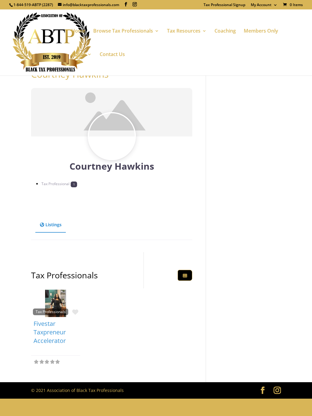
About (78, 55)
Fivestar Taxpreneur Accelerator (50, 332)
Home (78, 31)
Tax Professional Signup (224, 5)
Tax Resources (183, 31)
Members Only (261, 31)
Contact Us (112, 55)
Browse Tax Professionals (123, 31)
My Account (261, 5)
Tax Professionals (51, 311)
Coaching (225, 31)
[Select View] (185, 275)
